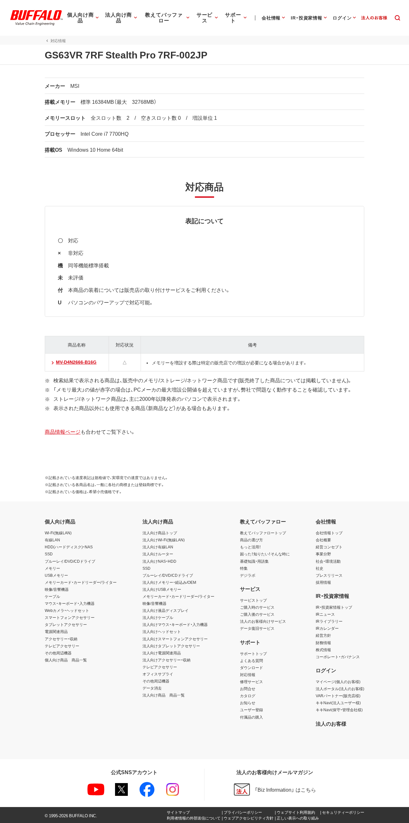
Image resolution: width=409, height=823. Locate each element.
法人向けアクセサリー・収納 (166, 660)
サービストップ (253, 600)
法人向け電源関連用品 (162, 653)
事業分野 (323, 554)
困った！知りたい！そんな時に (265, 554)
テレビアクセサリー (62, 646)
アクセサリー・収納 (61, 639)
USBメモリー (56, 575)
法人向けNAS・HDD (159, 561)
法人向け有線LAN (158, 547)
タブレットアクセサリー (66, 624)
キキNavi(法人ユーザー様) (338, 702)
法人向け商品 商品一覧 (164, 695)
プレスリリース (329, 575)
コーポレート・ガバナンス (338, 656)
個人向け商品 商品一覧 (66, 660)
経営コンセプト (329, 547)
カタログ (247, 695)
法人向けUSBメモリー (162, 589)
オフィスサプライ (158, 674)
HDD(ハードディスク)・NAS (69, 547)
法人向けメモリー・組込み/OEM (169, 582)
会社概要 (323, 540)
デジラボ (247, 575)
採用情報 (323, 582)
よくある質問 (251, 660)
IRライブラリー (329, 621)
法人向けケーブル (158, 617)
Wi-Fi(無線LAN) (58, 533)
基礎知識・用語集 (254, 561)
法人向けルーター (158, 554)
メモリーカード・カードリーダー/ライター (81, 582)
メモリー (52, 568)
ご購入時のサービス (257, 607)
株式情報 (323, 649)
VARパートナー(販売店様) (338, 695)
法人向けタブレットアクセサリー (171, 646)
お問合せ (247, 688)
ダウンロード (251, 667)
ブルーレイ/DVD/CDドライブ (70, 561)
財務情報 (323, 642)
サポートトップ (253, 653)
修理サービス (251, 681)
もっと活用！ (250, 547)
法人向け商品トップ (160, 533)
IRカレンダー (327, 628)
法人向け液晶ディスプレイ (166, 610)
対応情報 (247, 674)
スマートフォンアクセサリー (70, 617)
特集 (244, 568)
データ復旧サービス (257, 628)
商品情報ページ (63, 431)
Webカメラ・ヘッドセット (67, 610)
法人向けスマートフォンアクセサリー (175, 639)
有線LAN (52, 540)
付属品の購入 (251, 717)
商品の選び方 (251, 540)
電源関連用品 (56, 631)
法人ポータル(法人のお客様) (340, 688)
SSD (49, 554)
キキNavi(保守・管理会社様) (339, 710)
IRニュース (325, 614)
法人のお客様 (331, 723)
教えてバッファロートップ (263, 533)
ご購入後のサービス (257, 614)
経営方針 (323, 635)
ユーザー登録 (251, 710)
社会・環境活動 (328, 561)
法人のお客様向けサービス (263, 621)
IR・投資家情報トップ (334, 607)
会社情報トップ (329, 533)
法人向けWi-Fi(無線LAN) (164, 540)
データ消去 (152, 688)
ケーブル (52, 596)
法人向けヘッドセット (162, 631)
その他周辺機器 (58, 653)
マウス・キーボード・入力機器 (70, 603)
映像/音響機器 (57, 589)
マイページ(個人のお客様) (338, 681)
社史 (319, 568)
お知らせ (247, 702)
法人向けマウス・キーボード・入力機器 (175, 624)
